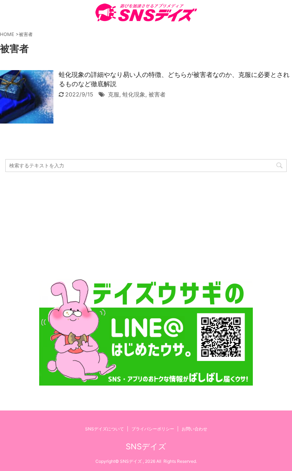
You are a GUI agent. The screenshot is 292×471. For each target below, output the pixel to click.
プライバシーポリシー (152, 428)
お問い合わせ (194, 428)
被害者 (157, 94)
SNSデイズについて (104, 428)
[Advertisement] (146, 225)
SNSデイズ (146, 446)
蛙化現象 (133, 94)
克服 (113, 94)
